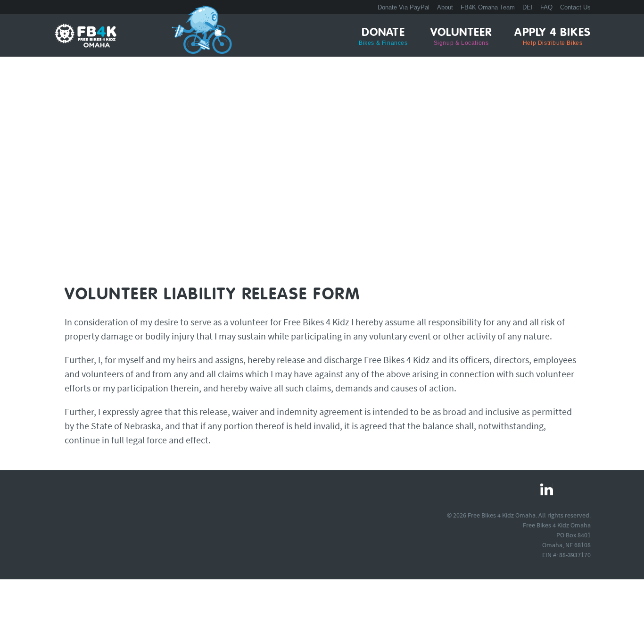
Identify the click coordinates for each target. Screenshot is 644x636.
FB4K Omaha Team (488, 7)
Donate (383, 36)
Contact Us (575, 7)
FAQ (546, 7)
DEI (527, 7)
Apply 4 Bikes (552, 36)
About (445, 7)
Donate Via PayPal (403, 7)
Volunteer (461, 36)
